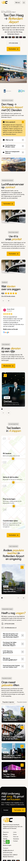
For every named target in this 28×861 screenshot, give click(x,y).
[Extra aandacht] (13, 122)
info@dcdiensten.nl (10, 627)
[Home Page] (4, 2)
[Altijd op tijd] (13, 139)
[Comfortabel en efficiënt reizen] (13, 146)
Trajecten (8, 10)
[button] (24, 2)
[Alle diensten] (8, 366)
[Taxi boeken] (13, 49)
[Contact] (5, 810)
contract (3, 194)
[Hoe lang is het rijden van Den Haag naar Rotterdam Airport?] (13, 644)
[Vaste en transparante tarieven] (13, 152)
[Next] (8, 301)
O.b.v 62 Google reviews (8, 296)
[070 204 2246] (13, 43)
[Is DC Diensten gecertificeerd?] (13, 652)
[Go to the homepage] (8, 820)
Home (2, 10)
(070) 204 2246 (9, 623)
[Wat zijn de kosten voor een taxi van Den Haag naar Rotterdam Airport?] (13, 635)
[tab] (8, 702)
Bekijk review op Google (10, 329)
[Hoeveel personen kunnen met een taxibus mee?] (13, 666)
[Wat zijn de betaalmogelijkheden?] (13, 659)
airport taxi (17, 192)
